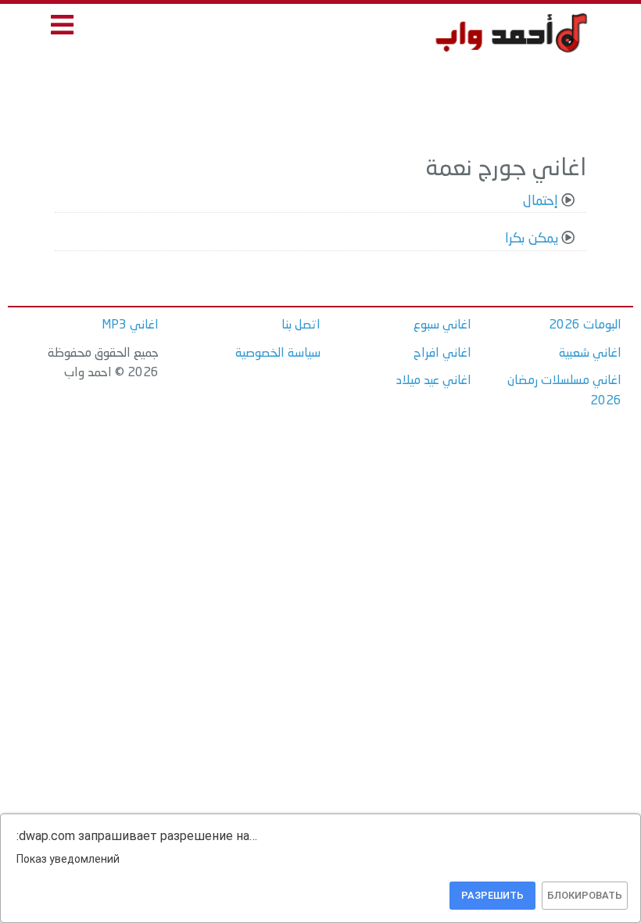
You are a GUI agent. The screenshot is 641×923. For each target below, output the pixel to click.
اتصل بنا (300, 325)
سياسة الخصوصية (277, 353)
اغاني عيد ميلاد (433, 381)
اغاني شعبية (590, 353)
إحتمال (540, 201)
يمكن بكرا (531, 239)
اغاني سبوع (442, 325)
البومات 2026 (585, 325)
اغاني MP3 (130, 325)
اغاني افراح (442, 353)
